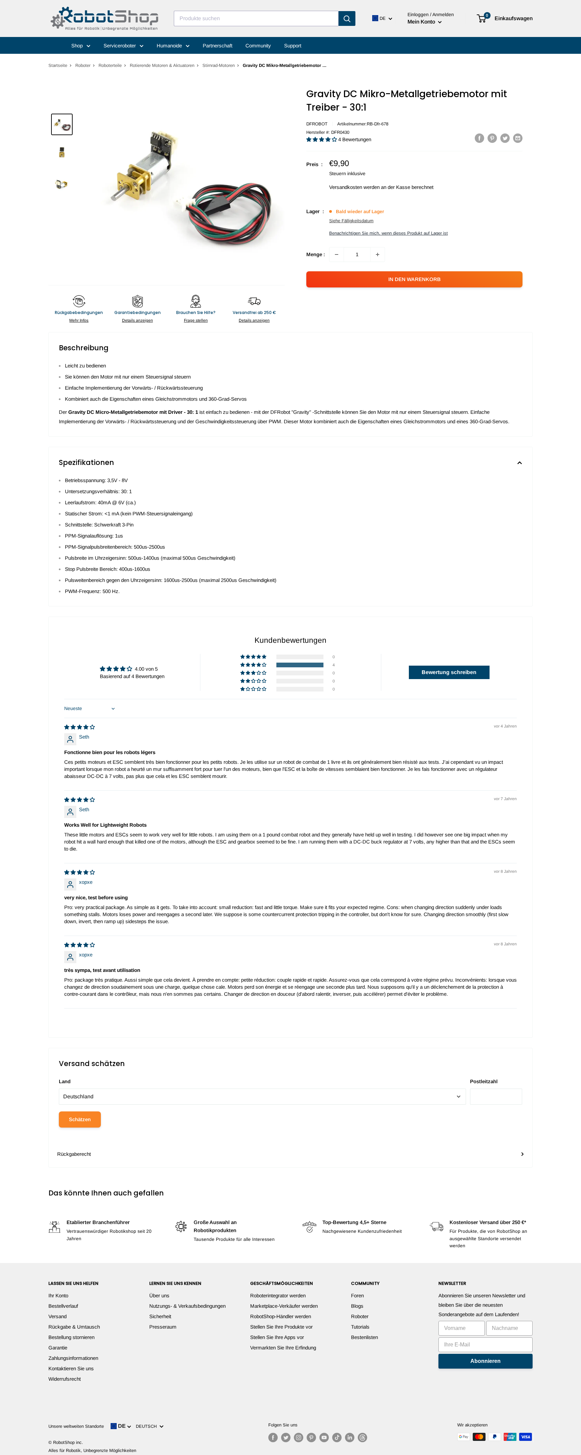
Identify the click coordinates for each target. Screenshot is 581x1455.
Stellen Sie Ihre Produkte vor (281, 1327)
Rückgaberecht (74, 1154)
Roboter (82, 65)
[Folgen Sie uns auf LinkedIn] (349, 1437)
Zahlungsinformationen (73, 1358)
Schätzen (80, 1119)
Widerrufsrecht (64, 1379)
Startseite (57, 65)
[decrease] (337, 254)
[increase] (378, 254)
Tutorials (360, 1327)
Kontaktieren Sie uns (71, 1368)
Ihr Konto (58, 1295)
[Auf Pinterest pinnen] (492, 138)
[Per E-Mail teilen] (517, 138)
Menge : (315, 254)
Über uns (159, 1295)
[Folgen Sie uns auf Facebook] (273, 1437)
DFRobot (316, 123)
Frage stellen (196, 320)
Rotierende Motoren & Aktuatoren (162, 65)
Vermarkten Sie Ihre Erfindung (283, 1347)
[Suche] (347, 18)
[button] (322, 139)
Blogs (357, 1306)
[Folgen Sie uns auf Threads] (362, 1437)
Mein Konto (422, 22)
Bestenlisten (364, 1337)
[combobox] (256, 18)
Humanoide (170, 45)
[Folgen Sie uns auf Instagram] (298, 1437)
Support (292, 45)
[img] (79, 727)
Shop (77, 45)
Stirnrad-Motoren (218, 65)
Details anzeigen (137, 320)
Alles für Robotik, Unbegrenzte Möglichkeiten (92, 1450)
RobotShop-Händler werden (280, 1316)
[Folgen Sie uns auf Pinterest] (311, 1437)
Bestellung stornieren (71, 1337)
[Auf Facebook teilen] (479, 138)
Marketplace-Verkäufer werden (284, 1306)
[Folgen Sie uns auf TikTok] (337, 1437)
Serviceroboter (120, 45)
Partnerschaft (217, 45)
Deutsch (147, 1426)
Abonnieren (485, 1361)
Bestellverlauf (63, 1306)
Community (258, 45)
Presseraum (163, 1327)
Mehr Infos (78, 320)
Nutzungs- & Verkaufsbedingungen (187, 1306)
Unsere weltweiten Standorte (76, 1426)
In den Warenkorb (414, 279)
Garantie (57, 1347)
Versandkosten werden (354, 187)
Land (65, 1081)
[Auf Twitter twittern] (505, 138)
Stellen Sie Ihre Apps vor (277, 1337)
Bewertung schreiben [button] (449, 672)
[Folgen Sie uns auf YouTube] (324, 1437)
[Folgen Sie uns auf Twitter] (285, 1437)
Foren (357, 1295)
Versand (57, 1316)
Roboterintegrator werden (278, 1295)
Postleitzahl (484, 1081)
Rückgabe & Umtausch (74, 1327)
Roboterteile (110, 65)
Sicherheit (160, 1316)
